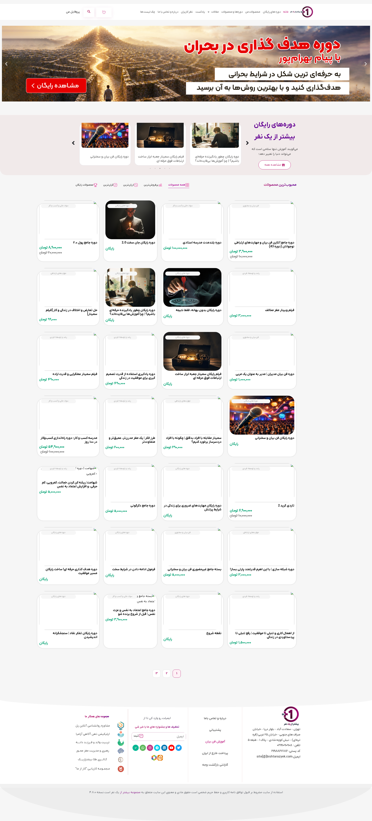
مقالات (215, 12)
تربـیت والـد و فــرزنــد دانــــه (92, 742)
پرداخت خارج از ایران (215, 753)
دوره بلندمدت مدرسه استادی (202, 243)
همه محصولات (176, 185)
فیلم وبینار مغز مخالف (279, 310)
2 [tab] (164, 168)
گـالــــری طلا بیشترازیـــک (92, 759)
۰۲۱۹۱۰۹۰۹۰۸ (284, 745)
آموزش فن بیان (215, 742)
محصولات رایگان (84, 185)
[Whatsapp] (143, 748)
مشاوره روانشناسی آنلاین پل (93, 726)
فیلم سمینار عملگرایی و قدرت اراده (75, 374)
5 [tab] (150, 168)
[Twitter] (179, 748)
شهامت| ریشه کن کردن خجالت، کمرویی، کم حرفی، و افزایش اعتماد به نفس (69, 484)
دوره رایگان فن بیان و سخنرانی (134, 157)
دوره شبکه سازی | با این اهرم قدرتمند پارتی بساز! (262, 569)
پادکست (200, 12)
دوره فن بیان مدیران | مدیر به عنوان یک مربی (265, 374)
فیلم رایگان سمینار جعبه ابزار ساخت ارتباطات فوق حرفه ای (198, 376)
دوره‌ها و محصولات (232, 12)
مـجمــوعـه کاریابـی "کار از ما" (92, 769)
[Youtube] (171, 748)
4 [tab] (155, 168)
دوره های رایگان (272, 12)
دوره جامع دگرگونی (142, 506)
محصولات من (252, 12)
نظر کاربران (187, 12)
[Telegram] (157, 748)
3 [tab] (160, 168)
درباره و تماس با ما (168, 12)
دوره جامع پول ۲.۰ (85, 243)
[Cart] (104, 12)
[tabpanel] (240, 144)
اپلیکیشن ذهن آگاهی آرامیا (93, 734)
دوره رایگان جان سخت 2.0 (81, 157)
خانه (285, 12)
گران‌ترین (108, 185)
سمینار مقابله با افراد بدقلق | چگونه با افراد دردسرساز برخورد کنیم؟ (193, 440)
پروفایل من (73, 12)
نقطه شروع (213, 633)
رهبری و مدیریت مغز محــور (92, 751)
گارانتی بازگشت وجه (215, 765)
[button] (365, 63)
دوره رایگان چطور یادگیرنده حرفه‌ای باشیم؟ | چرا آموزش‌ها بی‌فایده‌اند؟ (132, 312)
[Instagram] (150, 748)
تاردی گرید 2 (286, 506)
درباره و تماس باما (215, 718)
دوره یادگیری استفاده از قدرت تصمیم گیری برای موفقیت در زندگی (130, 376)
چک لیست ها (147, 12)
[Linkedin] (164, 748)
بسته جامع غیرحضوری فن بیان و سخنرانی (194, 569)
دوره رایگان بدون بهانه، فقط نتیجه (198, 310)
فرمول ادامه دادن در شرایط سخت (133, 569)
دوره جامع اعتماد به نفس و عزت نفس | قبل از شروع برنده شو (134, 612)
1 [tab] (169, 168)
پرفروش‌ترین (151, 185)
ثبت (136, 736)
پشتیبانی (215, 730)
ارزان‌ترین (128, 185)
